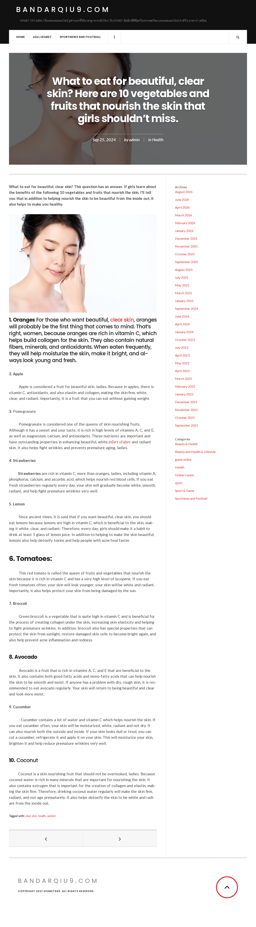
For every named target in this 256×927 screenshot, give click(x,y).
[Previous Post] (46, 839)
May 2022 (182, 363)
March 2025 (183, 293)
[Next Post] (120, 839)
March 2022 (183, 378)
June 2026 (182, 199)
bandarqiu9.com (63, 9)
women (51, 816)
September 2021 (186, 425)
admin (134, 139)
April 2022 (182, 371)
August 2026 (184, 192)
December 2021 (186, 402)
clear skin (122, 319)
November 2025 (186, 246)
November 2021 (186, 410)
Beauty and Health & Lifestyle (195, 452)
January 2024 (184, 332)
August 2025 (184, 269)
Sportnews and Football (80, 37)
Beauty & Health (186, 444)
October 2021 (185, 417)
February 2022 (185, 386)
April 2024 (182, 324)
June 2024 (182, 316)
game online (183, 459)
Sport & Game (184, 490)
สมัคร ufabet (42, 37)
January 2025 (184, 301)
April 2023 (182, 355)
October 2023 (185, 340)
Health (157, 139)
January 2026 (184, 231)
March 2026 (183, 215)
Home (20, 37)
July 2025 (181, 277)
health (42, 816)
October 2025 (185, 254)
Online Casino (184, 475)
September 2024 (186, 308)
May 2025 (182, 285)
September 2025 (186, 262)
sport (178, 483)
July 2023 (181, 347)
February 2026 (185, 223)
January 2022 (184, 394)
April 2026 (182, 207)
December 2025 (186, 238)
